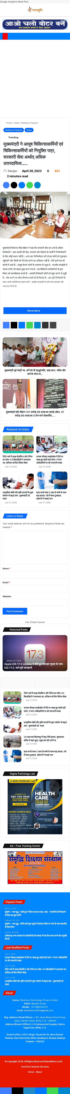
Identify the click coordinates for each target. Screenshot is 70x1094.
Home (9, 123)
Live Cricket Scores (35, 622)
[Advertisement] (35, 78)
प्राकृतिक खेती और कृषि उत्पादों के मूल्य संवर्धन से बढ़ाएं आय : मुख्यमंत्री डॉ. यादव (18, 495)
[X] (29, 1048)
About (39, 1072)
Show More (34, 310)
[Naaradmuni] (35, 10)
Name (6, 568)
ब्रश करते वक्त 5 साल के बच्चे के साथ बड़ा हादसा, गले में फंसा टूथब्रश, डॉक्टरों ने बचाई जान (51, 495)
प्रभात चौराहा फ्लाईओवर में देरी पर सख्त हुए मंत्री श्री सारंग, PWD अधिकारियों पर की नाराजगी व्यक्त (49, 459)
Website (7, 596)
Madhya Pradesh (29, 123)
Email (6, 582)
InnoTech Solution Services (35, 1066)
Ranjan (12, 171)
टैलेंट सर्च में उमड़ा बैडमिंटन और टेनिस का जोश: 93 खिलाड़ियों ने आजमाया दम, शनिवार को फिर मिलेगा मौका (17, 459)
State (16, 123)
